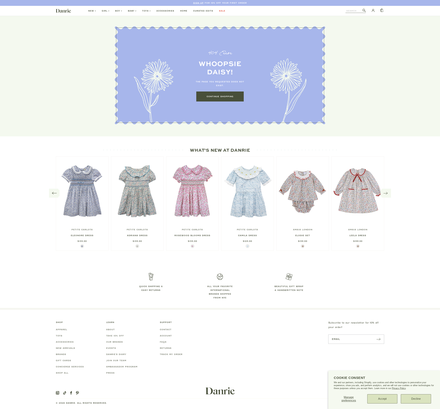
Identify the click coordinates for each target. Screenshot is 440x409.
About (110, 329)
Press (110, 373)
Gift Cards (63, 360)
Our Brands (114, 342)
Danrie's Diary (116, 354)
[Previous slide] (54, 193)
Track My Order (171, 354)
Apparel (61, 329)
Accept (382, 398)
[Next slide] (386, 193)
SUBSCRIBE (378, 339)
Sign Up (198, 3)
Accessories (165, 11)
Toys (145, 11)
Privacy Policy (399, 388)
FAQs (163, 342)
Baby (131, 11)
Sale (222, 11)
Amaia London (302, 229)
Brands (61, 354)
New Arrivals (65, 348)
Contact (166, 329)
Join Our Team (116, 360)
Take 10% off (115, 336)
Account (166, 336)
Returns (166, 348)
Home (183, 11)
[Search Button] (364, 11)
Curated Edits (203, 11)
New (91, 11)
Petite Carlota (82, 229)
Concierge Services (70, 366)
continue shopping (220, 96)
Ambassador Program (122, 366)
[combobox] (354, 11)
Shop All (62, 373)
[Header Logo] (63, 11)
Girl (104, 11)
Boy (117, 11)
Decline (416, 398)
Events (111, 348)
